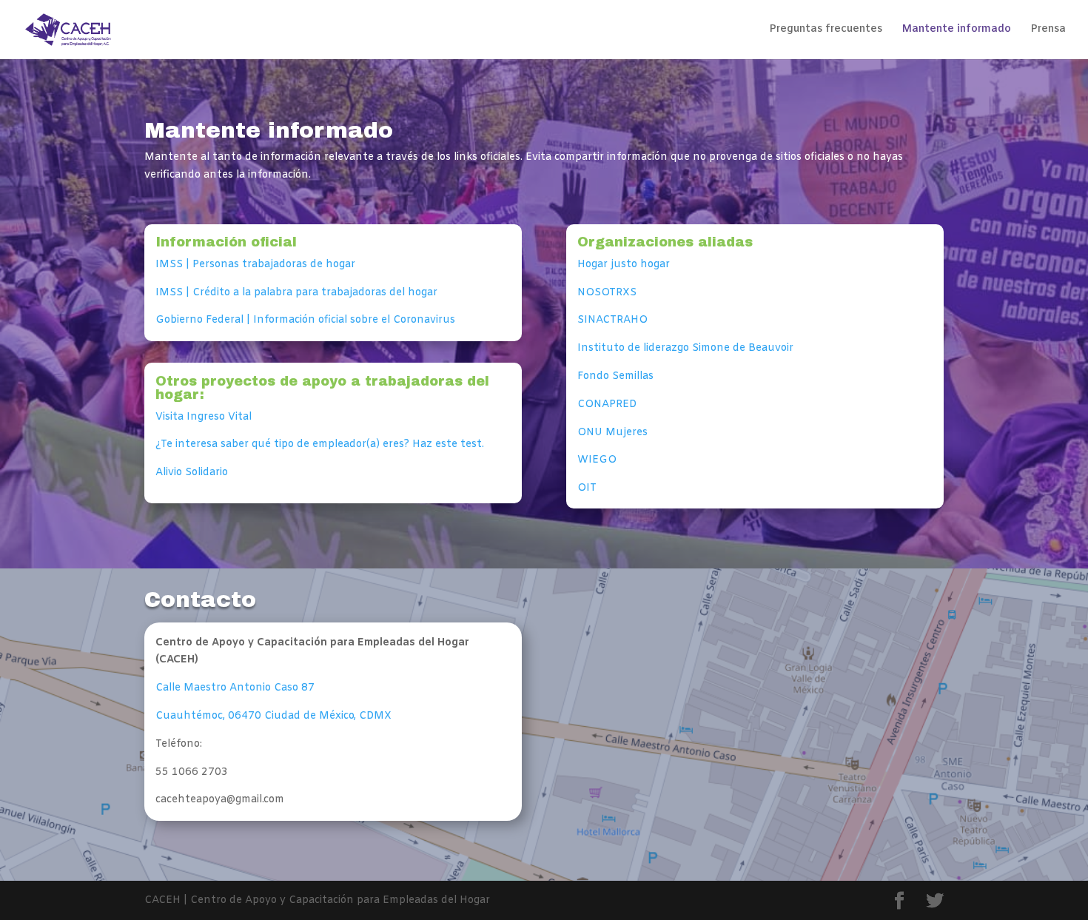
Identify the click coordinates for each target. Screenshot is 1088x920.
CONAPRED (607, 404)
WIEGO (597, 460)
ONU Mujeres (612, 433)
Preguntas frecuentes (825, 30)
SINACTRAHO (612, 320)
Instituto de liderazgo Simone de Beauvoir (685, 348)
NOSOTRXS (607, 293)
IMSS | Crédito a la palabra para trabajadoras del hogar (296, 293)
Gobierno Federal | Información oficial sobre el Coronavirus (305, 320)
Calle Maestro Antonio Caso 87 (235, 688)
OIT (587, 488)
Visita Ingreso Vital (203, 417)
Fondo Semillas (615, 376)
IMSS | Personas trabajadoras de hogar (255, 265)
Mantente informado (956, 30)
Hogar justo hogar (623, 265)
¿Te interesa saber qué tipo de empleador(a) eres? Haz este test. (321, 444)
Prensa (1048, 30)
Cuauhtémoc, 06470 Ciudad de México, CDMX (273, 716)
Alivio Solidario (191, 473)
